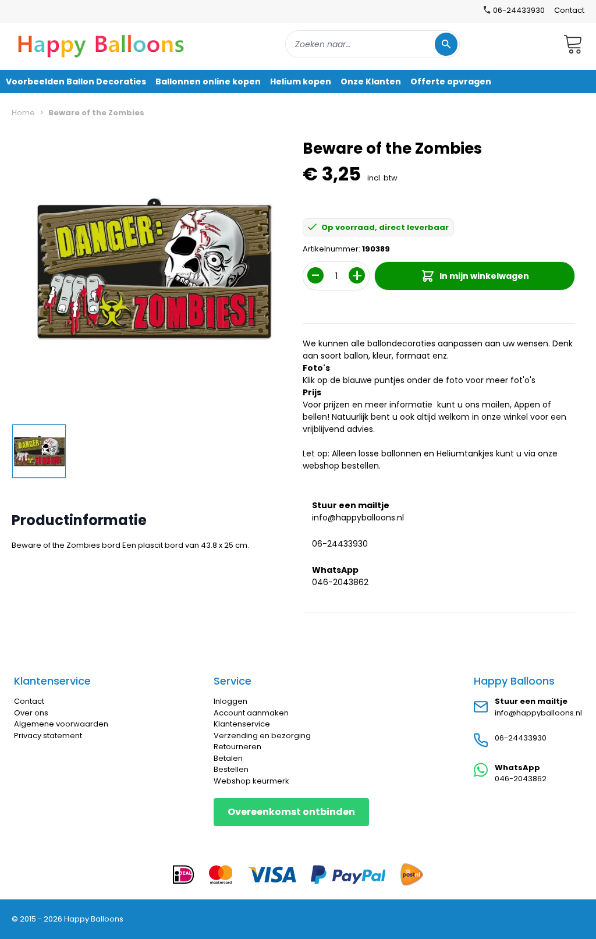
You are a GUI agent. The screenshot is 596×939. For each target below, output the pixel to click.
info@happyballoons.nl (358, 517)
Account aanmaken (251, 712)
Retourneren (237, 746)
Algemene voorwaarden (61, 723)
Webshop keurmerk (251, 780)
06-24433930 (340, 544)
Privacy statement (48, 735)
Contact (569, 10)
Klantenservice (242, 723)
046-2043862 (340, 582)
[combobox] (372, 44)
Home (23, 112)
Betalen (228, 758)
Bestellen (231, 769)
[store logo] (101, 44)
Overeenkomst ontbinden (291, 811)
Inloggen (230, 701)
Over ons (31, 712)
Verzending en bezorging (262, 735)
